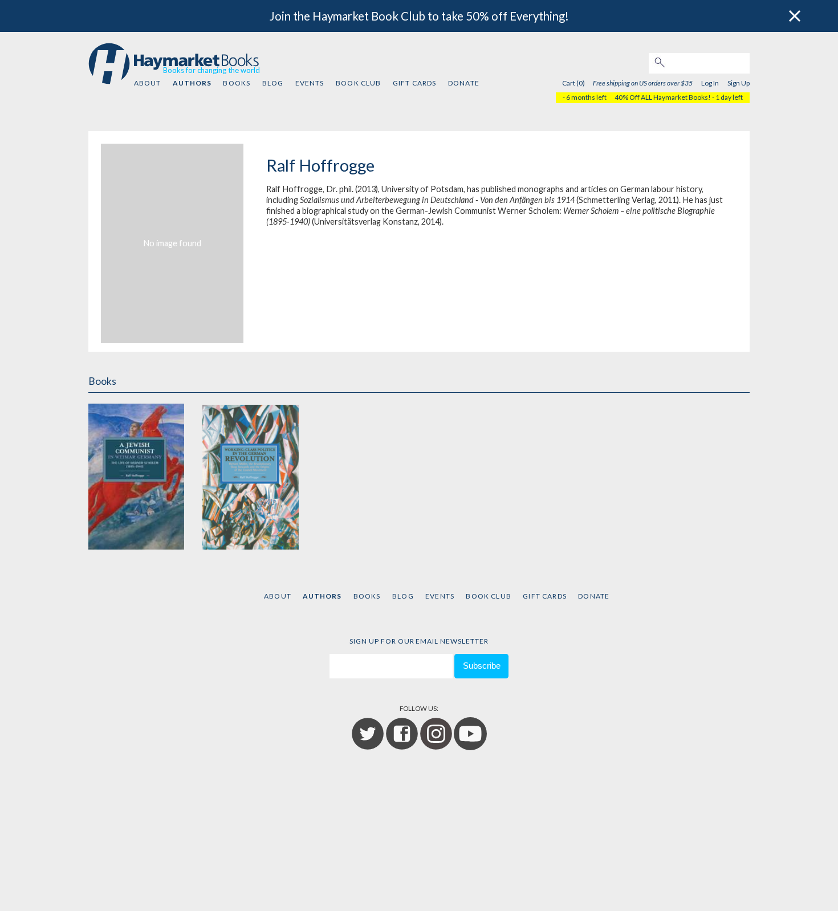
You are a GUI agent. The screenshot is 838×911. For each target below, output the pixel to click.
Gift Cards (415, 83)
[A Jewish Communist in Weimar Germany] (136, 475)
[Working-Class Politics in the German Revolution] (250, 475)
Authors (192, 83)
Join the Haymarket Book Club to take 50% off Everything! (419, 16)
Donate (463, 83)
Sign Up (738, 83)
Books (236, 83)
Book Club (358, 83)
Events (309, 83)
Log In (710, 83)
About (147, 83)
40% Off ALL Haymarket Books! (663, 97)
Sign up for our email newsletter (419, 641)
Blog (273, 83)
